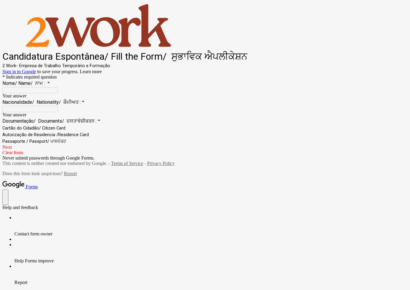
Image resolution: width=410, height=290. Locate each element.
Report (70, 173)
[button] (205, 147)
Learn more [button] (91, 71)
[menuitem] (211, 226)
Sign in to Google (19, 71)
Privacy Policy (161, 163)
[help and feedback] (5, 197)
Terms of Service (127, 163)
